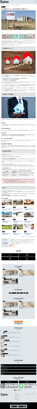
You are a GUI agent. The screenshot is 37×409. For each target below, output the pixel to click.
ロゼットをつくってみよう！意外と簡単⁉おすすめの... (13, 346)
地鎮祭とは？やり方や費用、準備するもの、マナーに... (13, 350)
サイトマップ (27, 395)
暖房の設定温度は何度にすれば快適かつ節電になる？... (13, 341)
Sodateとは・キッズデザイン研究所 (31, 393)
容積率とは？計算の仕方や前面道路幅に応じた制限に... (13, 332)
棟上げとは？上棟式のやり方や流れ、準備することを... (13, 337)
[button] (34, 32)
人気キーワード (17, 396)
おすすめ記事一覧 (17, 395)
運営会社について (17, 399)
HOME (16, 393)
